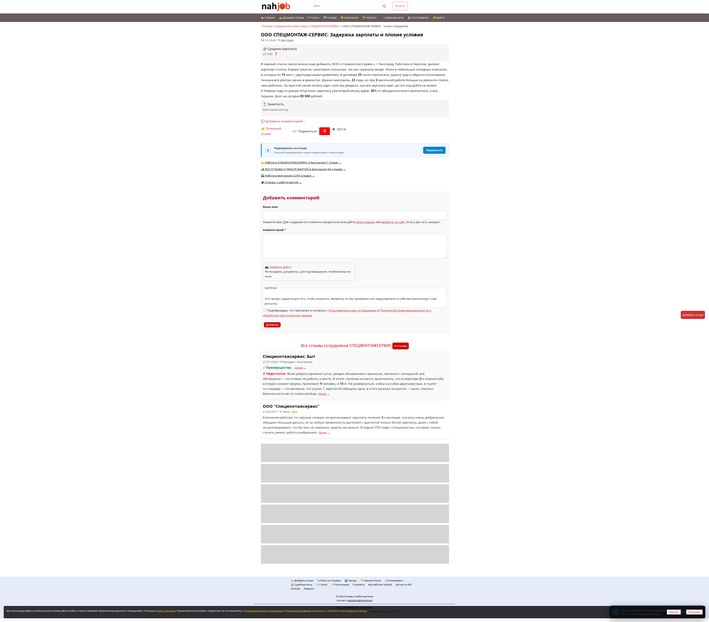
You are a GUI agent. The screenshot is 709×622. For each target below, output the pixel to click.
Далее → (300, 368)
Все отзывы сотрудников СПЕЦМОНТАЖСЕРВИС (346, 345)
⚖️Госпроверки (394, 580)
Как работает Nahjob (380, 584)
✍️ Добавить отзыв (291, 17)
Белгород (300, 26)
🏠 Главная (268, 17)
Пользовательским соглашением (352, 310)
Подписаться (434, 150)
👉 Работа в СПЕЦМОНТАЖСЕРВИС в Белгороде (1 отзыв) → (301, 162)
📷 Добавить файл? (278, 267)
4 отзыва (400, 346)
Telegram (309, 588)
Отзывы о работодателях (358, 596)
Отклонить (694, 612)
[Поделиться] (324, 131)
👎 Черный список (370, 580)
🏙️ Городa (350, 580)
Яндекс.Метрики (166, 610)
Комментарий (274, 230)
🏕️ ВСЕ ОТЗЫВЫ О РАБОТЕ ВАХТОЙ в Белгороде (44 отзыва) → (303, 169)
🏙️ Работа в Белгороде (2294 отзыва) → (288, 175)
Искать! (400, 6)
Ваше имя (270, 207)
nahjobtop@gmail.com (359, 600)
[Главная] (276, 7)
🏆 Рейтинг (369, 17)
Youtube (295, 588)
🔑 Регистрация (340, 584)
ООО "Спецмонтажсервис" (291, 406)
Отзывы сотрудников (276, 26)
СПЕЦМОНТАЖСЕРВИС (325, 26)
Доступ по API (404, 584)
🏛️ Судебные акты (301, 584)
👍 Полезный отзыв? (271, 131)
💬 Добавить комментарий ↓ (283, 121)
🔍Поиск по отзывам (329, 580)
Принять (674, 612)
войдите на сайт (393, 222)
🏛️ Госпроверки (418, 17)
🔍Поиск (313, 17)
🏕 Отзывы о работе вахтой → (281, 182)
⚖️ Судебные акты (392, 17)
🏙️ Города (329, 17)
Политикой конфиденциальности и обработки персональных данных (326, 610)
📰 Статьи (321, 584)
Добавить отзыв (693, 315)
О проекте (358, 584)
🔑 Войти (438, 17)
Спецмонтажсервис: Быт (289, 356)
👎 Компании (349, 17)
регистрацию (365, 222)
